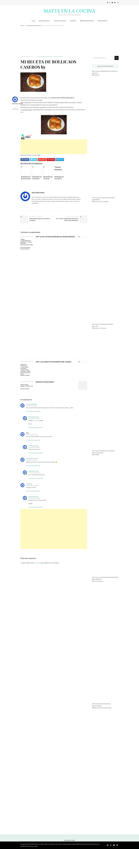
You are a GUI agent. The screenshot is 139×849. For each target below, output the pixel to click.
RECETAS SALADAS (25, 247)
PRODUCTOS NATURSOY (45, 382)
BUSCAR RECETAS (44, 20)
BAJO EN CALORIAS (60, 20)
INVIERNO (23, 243)
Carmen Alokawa (31, 404)
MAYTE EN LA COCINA (69, 11)
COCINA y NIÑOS (24, 370)
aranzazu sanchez (32, 458)
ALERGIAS (73, 20)
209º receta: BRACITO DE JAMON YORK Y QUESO (53, 362)
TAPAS (22, 374)
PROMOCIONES (24, 384)
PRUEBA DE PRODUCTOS (87, 20)
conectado (37, 563)
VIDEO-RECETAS (102, 20)
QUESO (28, 371)
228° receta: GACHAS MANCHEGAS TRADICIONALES (55, 237)
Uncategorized (58, 56)
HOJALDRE (23, 371)
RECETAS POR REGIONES (26, 244)
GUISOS (30, 242)
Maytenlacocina (15, 103)
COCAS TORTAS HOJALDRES (24, 368)
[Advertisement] (69, 39)
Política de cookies (32, 846)
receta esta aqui (27, 110)
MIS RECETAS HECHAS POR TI (45, 56)
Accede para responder (33, 411)
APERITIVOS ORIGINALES (23, 365)
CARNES (22, 239)
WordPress (23, 846)
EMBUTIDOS (23, 242)
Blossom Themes (87, 844)
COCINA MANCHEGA (25, 240)
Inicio (33, 20)
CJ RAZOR (29, 484)
